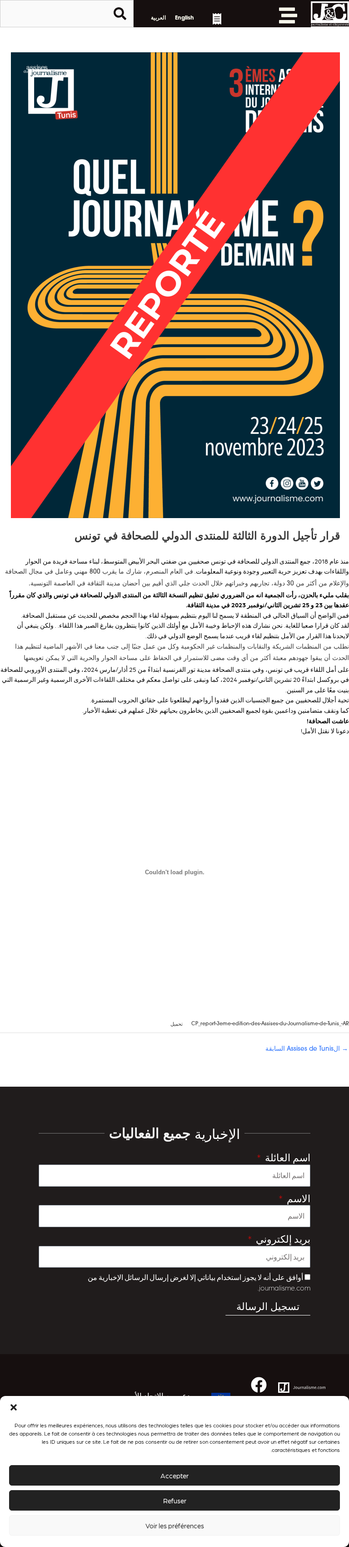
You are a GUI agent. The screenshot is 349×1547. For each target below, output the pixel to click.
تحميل (176, 1024)
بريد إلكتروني (282, 1238)
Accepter (174, 1475)
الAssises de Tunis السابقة (306, 1049)
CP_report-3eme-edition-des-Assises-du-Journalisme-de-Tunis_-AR (270, 1024)
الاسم (297, 1198)
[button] (13, 1407)
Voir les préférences (174, 1526)
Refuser (174, 1501)
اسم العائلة (286, 1157)
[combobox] (67, 13)
